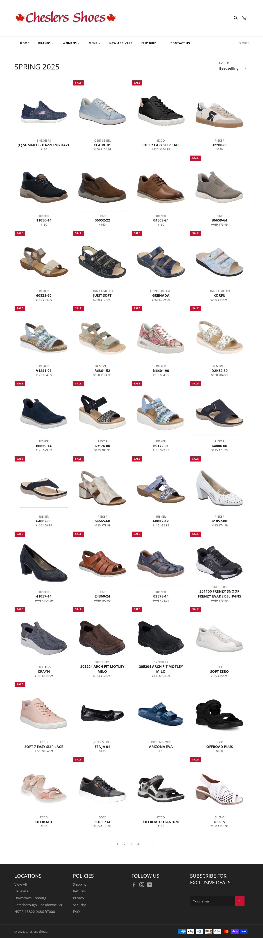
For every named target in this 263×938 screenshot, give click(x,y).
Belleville (21, 891)
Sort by (224, 63)
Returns (79, 891)
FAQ (76, 911)
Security (79, 904)
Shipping (80, 884)
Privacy (78, 897)
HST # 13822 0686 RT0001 (35, 911)
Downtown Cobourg (30, 897)
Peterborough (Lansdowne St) (38, 904)
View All (20, 884)
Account (244, 43)
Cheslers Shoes (36, 931)
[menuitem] (22, 43)
